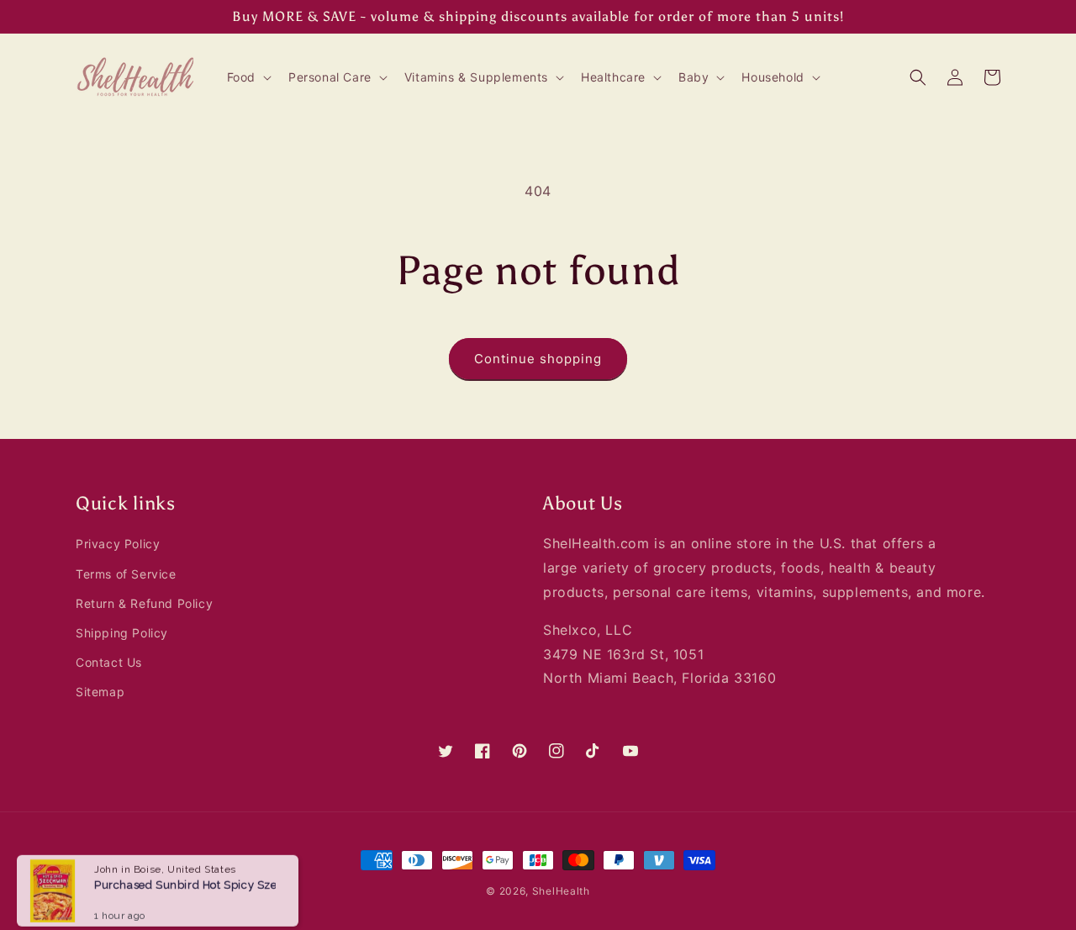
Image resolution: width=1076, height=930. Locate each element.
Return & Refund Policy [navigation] (144, 603)
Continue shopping (538, 359)
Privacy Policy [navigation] (118, 543)
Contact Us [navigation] (109, 662)
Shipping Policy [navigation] (122, 633)
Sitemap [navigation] (100, 691)
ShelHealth (561, 891)
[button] (247, 77)
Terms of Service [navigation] (126, 574)
